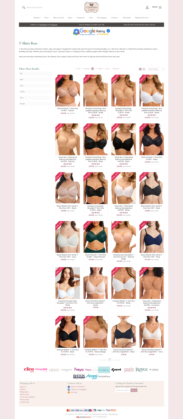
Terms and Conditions (27, 397)
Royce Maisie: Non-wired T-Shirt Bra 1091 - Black (152, 207)
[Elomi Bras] (54, 370)
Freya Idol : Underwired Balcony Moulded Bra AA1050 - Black (124, 159)
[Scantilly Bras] (154, 370)
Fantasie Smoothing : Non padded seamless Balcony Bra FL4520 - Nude (95, 110)
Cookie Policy (24, 402)
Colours (114, 17)
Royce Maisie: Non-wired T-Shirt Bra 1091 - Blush (67, 207)
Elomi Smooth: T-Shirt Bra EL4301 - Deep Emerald (95, 256)
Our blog (73, 392)
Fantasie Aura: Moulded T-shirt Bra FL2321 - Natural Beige (123, 257)
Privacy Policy (24, 399)
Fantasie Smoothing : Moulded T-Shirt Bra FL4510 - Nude (123, 110)
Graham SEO (102, 417)
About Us (23, 387)
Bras (46, 17)
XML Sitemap (103, 414)
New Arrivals (59, 17)
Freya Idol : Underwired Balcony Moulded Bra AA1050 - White (124, 208)
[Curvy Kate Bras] (41, 370)
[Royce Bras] (142, 370)
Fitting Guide (24, 392)
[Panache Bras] (129, 370)
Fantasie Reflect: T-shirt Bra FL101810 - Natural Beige (96, 351)
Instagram (43, 25)
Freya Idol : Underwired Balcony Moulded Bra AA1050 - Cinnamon (152, 303)
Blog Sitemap (113, 414)
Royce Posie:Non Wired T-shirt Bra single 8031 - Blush (95, 303)
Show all (115, 68)
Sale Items (127, 17)
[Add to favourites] (77, 77)
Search (23, 7)
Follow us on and (43, 25)
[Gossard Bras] (116, 370)
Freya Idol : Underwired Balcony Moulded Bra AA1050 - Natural (68, 159)
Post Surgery (102, 17)
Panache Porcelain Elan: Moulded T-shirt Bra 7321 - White (67, 303)
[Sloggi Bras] (91, 376)
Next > (101, 68)
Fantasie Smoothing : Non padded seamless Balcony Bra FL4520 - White (151, 110)
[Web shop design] (83, 416)
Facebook (53, 25)
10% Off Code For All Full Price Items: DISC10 (139, 25)
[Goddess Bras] (104, 370)
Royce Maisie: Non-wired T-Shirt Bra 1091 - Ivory (67, 256)
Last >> (108, 68)
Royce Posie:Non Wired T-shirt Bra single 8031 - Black (124, 351)
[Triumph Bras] (104, 376)
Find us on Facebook (77, 387)
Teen (91, 17)
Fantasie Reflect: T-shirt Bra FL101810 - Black (68, 351)
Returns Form (24, 394)
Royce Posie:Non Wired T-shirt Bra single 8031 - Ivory (152, 351)
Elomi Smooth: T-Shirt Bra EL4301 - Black (151, 158)
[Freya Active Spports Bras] (91, 370)
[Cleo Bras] (29, 370)
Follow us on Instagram (78, 389)
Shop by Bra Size (141, 17)
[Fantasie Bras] (66, 370)
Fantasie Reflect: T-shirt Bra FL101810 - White (124, 302)
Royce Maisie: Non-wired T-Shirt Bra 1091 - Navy (152, 256)
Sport (70, 17)
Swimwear (81, 17)
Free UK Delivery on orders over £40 (91, 25)
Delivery (22, 389)
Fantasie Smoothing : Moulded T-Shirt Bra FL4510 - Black (95, 208)
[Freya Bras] (79, 370)
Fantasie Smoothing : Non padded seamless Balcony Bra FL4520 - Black (95, 159)
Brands (36, 17)
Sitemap (95, 414)
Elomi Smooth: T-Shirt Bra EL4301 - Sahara (67, 109)
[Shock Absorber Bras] (79, 376)
